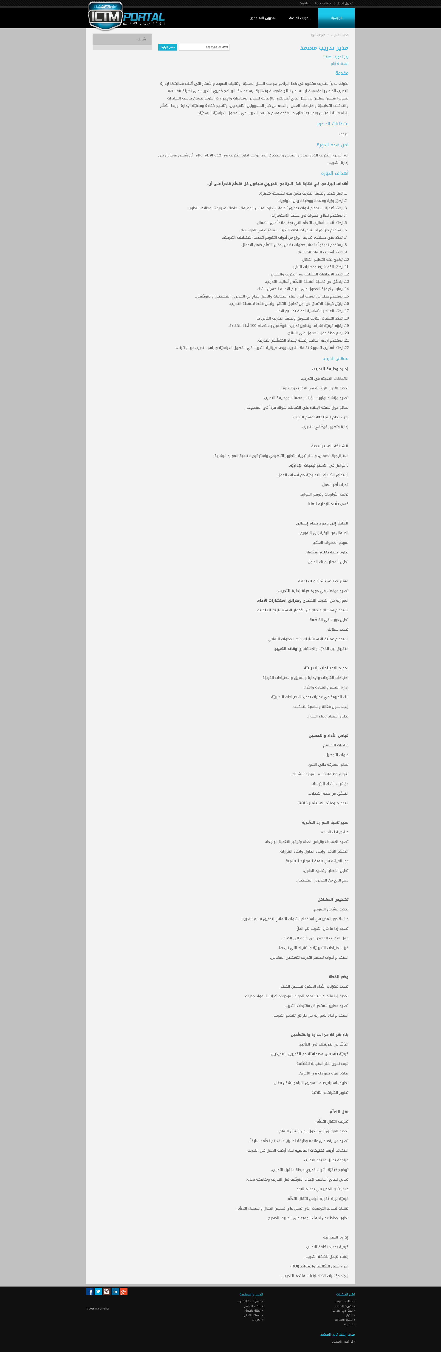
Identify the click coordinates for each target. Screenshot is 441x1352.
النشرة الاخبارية (344, 1319)
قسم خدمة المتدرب (250, 1301)
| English (304, 3)
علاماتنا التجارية (252, 1315)
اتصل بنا (257, 1319)
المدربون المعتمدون (263, 18)
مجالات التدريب (345, 1301)
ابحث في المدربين (343, 1310)
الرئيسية (336, 18)
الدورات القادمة (299, 18)
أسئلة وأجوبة (253, 1310)
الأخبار (350, 1315)
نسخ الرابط (168, 47)
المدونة (349, 1324)
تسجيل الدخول (345, 3)
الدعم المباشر (252, 1306)
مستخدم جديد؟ (323, 3)
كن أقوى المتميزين (342, 1341)
